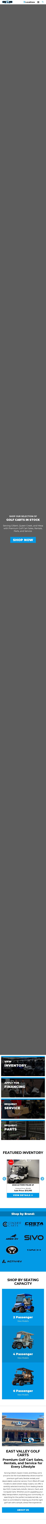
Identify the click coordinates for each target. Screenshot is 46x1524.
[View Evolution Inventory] (34, 1237)
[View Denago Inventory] (34, 1224)
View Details (22, 1195)
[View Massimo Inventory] (34, 1250)
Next (41, 1178)
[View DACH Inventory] (12, 1224)
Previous (3, 1178)
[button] (43, 2)
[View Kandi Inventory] (12, 1250)
